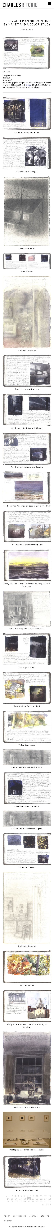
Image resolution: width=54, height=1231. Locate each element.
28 (20, 1201)
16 (16, 1198)
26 (12, 1201)
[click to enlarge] (27, 53)
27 (16, 1201)
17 (20, 1198)
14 (8, 1198)
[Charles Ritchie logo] (20, 6)
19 (29, 1198)
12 (45, 1196)
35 (49, 1201)
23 (45, 1198)
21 (37, 1198)
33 (41, 1201)
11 (41, 1196)
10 (37, 1196)
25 (8, 1201)
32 (37, 1201)
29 (25, 1201)
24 (49, 1198)
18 (25, 1198)
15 (12, 1198)
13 (49, 1196)
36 (43, 1204)
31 (33, 1201)
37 (47, 1204)
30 (29, 1201)
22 (41, 1198)
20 (33, 1198)
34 (45, 1201)
